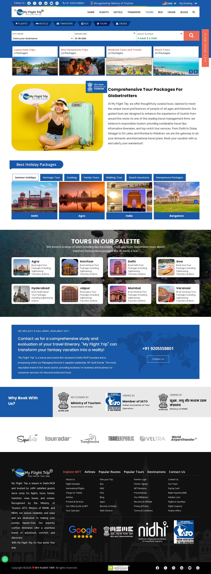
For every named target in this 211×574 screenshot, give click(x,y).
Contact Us (158, 359)
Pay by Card (173, 488)
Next (196, 72)
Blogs (184, 12)
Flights (104, 12)
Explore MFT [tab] (72, 472)
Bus (160, 12)
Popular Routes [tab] (110, 472)
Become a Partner (108, 506)
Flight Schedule (73, 484)
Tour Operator (73, 510)
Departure (81, 33)
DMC (102, 488)
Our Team (173, 484)
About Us (70, 479)
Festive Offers (174, 510)
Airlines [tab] (90, 472)
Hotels (118, 12)
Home (91, 12)
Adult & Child (145, 33)
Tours (149, 12)
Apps (102, 501)
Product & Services (74, 501)
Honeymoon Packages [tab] (169, 177)
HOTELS (43, 23)
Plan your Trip (106, 479)
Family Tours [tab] (91, 177)
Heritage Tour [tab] (51, 177)
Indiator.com (174, 497)
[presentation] (25, 177)
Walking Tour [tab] (114, 177)
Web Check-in (106, 510)
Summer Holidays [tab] (25, 177)
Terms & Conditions (143, 510)
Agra (81, 216)
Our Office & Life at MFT (77, 506)
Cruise (172, 12)
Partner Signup (141, 484)
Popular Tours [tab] (134, 472)
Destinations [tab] (156, 472)
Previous (191, 72)
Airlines (69, 497)
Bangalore (177, 216)
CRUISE (122, 23)
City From (17, 33)
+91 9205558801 (75, 3)
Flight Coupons (175, 506)
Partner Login (140, 479)
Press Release (140, 492)
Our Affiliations (141, 497)
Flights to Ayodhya (176, 501)
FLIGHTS (22, 23)
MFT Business (140, 488)
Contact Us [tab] (177, 472)
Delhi (34, 216)
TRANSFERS (66, 23)
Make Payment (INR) (177, 492)
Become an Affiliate (143, 501)
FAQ (102, 492)
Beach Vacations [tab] (139, 177)
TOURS (103, 23)
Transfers (133, 12)
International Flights (75, 488)
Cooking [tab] (72, 177)
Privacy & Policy (141, 506)
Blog (102, 497)
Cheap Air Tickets (74, 492)
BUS (86, 23)
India (129, 216)
